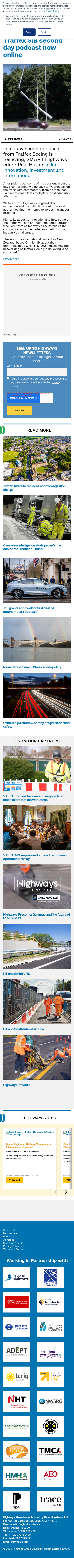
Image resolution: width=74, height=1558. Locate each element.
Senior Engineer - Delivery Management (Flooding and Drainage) (28, 1146)
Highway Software (16, 1085)
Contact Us (9, 1230)
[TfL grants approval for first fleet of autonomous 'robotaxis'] (37, 580)
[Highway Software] (37, 1057)
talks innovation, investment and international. (33, 170)
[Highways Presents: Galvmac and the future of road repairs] (37, 886)
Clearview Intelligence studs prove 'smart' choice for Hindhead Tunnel (33, 547)
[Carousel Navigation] (63, 1192)
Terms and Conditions (15, 1249)
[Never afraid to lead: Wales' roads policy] (37, 639)
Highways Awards (13, 1243)
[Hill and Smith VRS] (37, 946)
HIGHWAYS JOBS (39, 1118)
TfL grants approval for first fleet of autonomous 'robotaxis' (28, 610)
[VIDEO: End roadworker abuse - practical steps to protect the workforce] (37, 768)
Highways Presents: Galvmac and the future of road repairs (36, 916)
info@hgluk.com (19, 1542)
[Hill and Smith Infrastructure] (37, 1001)
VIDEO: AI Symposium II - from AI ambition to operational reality (35, 857)
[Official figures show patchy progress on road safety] (37, 695)
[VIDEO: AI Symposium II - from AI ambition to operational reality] (37, 827)
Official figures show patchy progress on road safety (36, 725)
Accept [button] (29, 31)
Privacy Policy (52, 11)
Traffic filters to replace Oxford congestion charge (34, 488)
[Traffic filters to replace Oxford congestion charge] (37, 458)
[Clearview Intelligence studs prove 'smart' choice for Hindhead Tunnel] (37, 517)
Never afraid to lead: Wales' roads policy (32, 667)
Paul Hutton (15, 139)
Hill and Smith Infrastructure (23, 1029)
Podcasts (8, 1236)
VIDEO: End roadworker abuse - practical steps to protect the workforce (33, 798)
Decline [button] (44, 31)
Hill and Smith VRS (16, 973)
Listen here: (11, 259)
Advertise (8, 1240)
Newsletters (10, 1233)
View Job (14, 1180)
